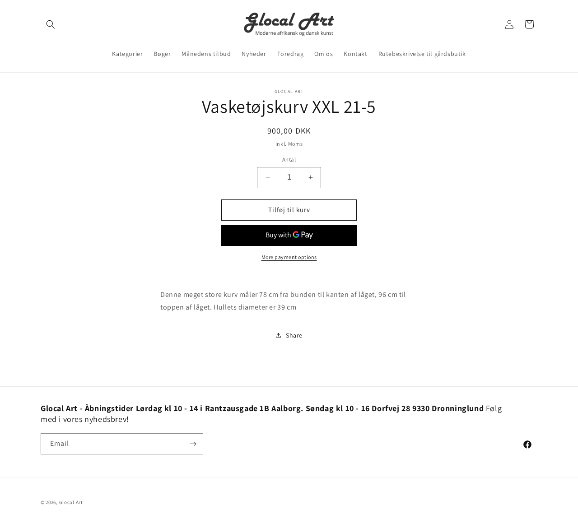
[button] (51, 24)
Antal (289, 159)
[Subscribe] (193, 443)
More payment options (289, 257)
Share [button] (294, 335)
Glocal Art (71, 502)
